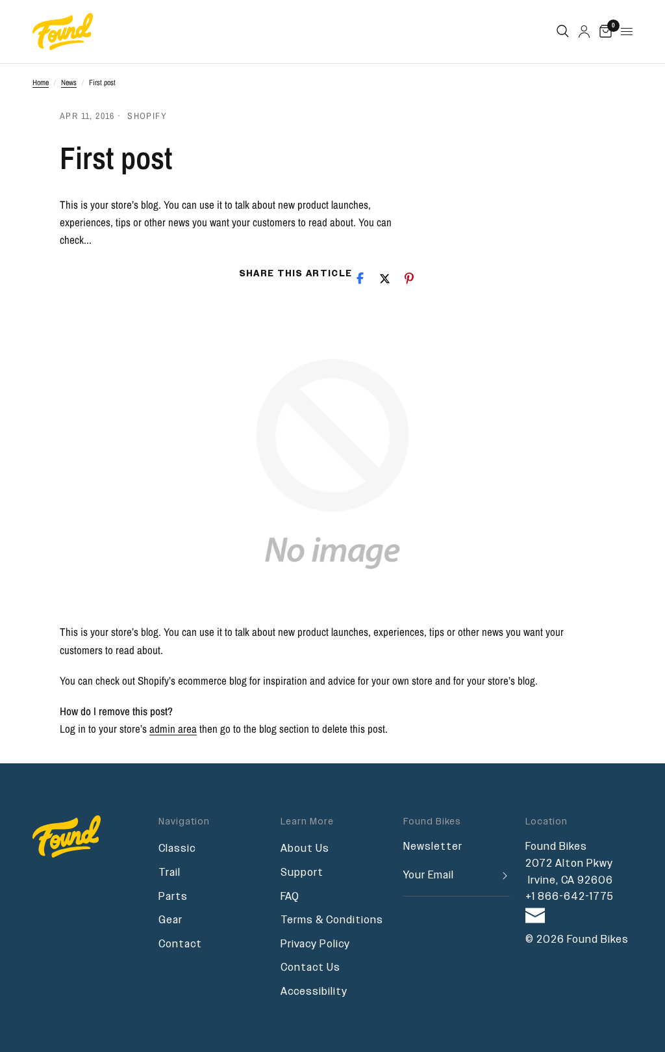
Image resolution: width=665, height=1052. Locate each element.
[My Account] (584, 31)
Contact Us (310, 968)
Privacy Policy (315, 944)
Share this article (295, 274)
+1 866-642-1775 (569, 897)
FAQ (290, 897)
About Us (305, 849)
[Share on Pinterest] (409, 278)
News (69, 82)
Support (302, 873)
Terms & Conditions (332, 920)
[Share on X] (384, 278)
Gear (170, 920)
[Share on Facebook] (360, 278)
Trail (169, 873)
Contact (180, 944)
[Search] (562, 31)
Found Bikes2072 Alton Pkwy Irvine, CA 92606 (569, 863)
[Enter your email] (500, 876)
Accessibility (314, 992)
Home (40, 82)
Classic (176, 849)
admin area (173, 728)
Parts (173, 897)
